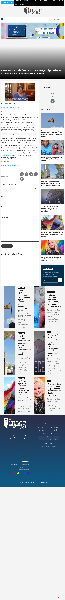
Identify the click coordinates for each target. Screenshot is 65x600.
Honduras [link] (42, 439)
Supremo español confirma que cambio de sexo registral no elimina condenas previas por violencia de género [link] (24, 300)
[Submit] (60, 280)
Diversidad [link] (21, 287)
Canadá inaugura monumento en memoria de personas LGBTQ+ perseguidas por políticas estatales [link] (51, 183)
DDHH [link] (47, 446)
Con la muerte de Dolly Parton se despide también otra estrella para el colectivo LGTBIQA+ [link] (52, 258)
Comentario (4, 217)
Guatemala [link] (56, 437)
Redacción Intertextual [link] (20, 315)
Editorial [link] (53, 446)
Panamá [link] (56, 439)
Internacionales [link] (55, 427)
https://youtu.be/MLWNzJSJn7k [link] (11, 165)
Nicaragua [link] (5, 176)
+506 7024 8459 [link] (24, 467)
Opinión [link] (55, 430)
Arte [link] (49, 332)
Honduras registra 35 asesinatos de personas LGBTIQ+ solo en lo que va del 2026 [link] (52, 234)
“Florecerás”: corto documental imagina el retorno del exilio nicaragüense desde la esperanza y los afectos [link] (53, 345)
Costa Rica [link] (41, 437)
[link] (32, 11)
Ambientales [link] (41, 427)
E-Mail (3, 207)
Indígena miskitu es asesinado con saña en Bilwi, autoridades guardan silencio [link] (51, 158)
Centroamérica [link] (48, 433)
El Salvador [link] (48, 437)
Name (3, 196)
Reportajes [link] (41, 430)
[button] (2, 19)
